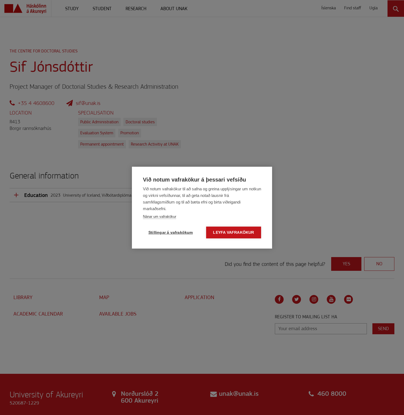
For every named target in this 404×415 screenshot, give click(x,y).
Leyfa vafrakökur (233, 232)
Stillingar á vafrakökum (170, 232)
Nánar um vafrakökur (159, 217)
